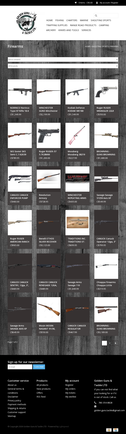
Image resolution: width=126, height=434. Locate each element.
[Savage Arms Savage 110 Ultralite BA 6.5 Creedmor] (77, 266)
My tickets (70, 392)
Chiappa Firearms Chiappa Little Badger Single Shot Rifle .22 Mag (106, 284)
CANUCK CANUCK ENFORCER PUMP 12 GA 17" (19, 197)
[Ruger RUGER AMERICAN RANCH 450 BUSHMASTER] (20, 222)
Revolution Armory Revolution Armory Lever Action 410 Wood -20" (48, 197)
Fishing (59, 20)
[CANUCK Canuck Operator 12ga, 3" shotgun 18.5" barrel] (106, 222)
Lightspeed (64, 426)
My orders (70, 388)
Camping (104, 25)
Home (49, 20)
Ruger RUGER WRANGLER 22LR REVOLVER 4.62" (105, 109)
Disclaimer (13, 396)
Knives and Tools (68, 30)
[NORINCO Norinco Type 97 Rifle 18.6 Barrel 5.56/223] (20, 92)
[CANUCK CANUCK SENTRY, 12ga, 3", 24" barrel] (20, 266)
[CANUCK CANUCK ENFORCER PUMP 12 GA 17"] (20, 179)
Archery (51, 30)
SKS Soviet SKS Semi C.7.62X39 (18, 153)
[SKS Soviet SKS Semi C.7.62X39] (20, 135)
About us (12, 384)
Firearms (114, 46)
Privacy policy (14, 400)
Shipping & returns (17, 408)
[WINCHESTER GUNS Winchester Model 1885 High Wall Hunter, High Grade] (49, 92)
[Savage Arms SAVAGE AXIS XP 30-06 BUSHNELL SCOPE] (20, 309)
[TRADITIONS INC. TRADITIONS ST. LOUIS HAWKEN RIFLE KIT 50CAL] (77, 222)
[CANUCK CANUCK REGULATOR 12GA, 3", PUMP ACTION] (77, 309)
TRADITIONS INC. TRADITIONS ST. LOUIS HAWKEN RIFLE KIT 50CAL (77, 240)
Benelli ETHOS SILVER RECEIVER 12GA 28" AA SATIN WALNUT (47, 240)
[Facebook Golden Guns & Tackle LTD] (115, 362)
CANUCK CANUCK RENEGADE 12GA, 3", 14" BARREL (48, 284)
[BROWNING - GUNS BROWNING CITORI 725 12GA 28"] (106, 309)
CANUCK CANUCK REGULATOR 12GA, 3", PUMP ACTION (77, 327)
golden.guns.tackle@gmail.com (109, 410)
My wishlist (70, 396)
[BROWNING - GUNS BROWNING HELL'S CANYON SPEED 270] (106, 135)
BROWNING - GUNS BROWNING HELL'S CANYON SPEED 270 (106, 153)
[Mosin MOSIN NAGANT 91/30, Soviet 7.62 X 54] (49, 309)
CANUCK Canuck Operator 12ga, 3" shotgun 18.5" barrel (106, 240)
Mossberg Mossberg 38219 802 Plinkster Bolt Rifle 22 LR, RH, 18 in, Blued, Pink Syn (77, 153)
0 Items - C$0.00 (85, 2)
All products (42, 384)
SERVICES (86, 30)
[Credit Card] (115, 429)
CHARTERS (71, 20)
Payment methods (17, 404)
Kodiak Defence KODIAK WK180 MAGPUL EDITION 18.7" (77, 109)
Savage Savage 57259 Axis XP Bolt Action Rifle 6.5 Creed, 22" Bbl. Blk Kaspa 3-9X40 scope (106, 197)
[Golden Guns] (26, 22)
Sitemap (12, 416)
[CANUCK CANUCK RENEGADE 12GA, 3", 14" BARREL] (49, 266)
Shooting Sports (101, 20)
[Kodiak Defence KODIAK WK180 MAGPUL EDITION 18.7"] (77, 92)
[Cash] (108, 429)
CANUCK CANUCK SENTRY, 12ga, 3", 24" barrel (19, 284)
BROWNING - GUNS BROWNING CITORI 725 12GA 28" (106, 327)
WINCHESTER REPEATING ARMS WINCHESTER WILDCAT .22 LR (77, 197)
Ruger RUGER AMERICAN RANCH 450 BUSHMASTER (19, 240)
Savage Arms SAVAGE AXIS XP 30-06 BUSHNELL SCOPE (18, 327)
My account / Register (108, 2)
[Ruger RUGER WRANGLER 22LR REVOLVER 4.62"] (106, 92)
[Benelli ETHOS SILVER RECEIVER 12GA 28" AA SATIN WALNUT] (49, 222)
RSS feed (41, 396)
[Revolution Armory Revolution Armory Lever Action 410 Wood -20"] (49, 179)
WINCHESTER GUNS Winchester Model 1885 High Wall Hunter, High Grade (48, 109)
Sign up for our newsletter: (26, 362)
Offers (40, 392)
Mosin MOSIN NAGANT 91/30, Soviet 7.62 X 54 (47, 327)
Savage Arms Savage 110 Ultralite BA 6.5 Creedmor (76, 284)
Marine (84, 20)
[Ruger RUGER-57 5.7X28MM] (49, 135)
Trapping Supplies (56, 25)
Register (69, 384)
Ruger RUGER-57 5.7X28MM (47, 153)
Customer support (17, 412)
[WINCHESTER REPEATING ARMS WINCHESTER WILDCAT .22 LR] (77, 179)
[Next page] (115, 343)
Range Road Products (83, 25)
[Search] (96, 15)
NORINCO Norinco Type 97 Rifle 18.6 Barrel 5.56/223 (19, 109)
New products (44, 388)
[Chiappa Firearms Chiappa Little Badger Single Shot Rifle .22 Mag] (106, 266)
